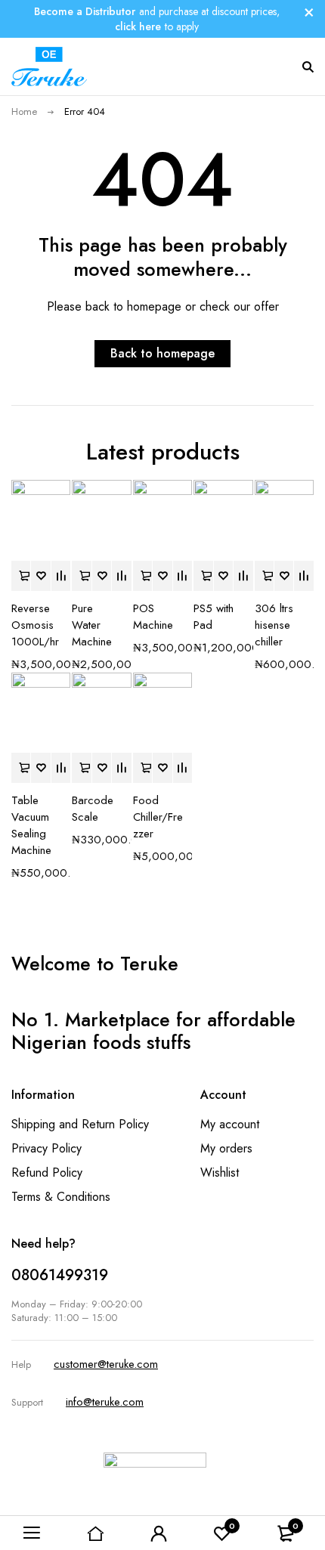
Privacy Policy (46, 1148)
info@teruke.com (105, 1402)
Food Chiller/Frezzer (158, 817)
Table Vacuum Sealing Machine (31, 825)
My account (229, 1124)
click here (138, 26)
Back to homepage (162, 353)
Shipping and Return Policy (80, 1124)
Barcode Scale (92, 808)
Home (24, 111)
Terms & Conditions (60, 1196)
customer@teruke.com (106, 1364)
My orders (226, 1148)
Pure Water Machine (92, 625)
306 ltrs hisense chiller (274, 625)
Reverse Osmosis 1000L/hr (35, 625)
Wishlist (219, 1172)
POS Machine (153, 616)
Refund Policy (46, 1172)
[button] (20, 576)
